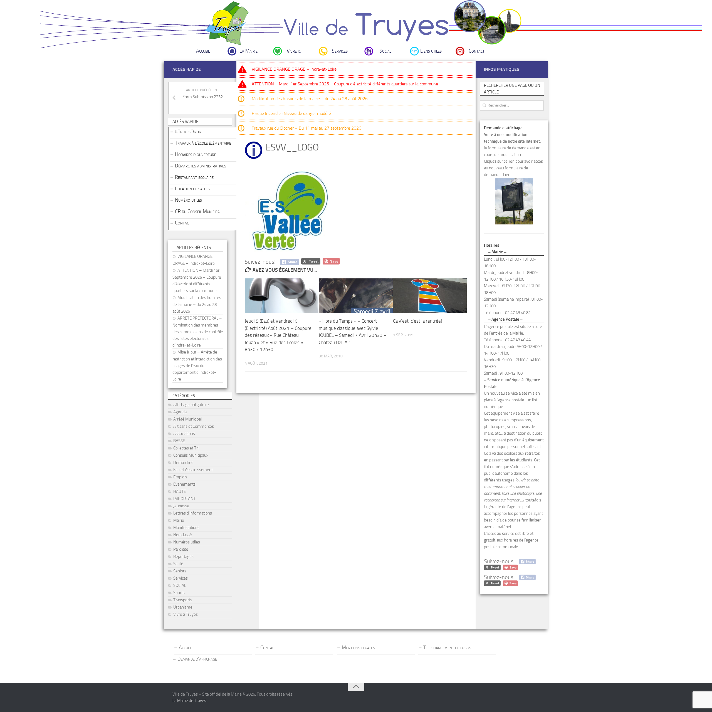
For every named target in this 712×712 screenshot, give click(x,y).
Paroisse (180, 549)
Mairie (178, 520)
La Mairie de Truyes (189, 700)
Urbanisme (182, 607)
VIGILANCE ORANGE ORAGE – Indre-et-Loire (294, 69)
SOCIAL (179, 585)
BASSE (179, 440)
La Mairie (248, 51)
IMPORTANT (184, 498)
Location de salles (192, 189)
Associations (184, 433)
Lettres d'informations (192, 513)
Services (340, 51)
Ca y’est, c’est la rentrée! (417, 321)
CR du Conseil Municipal (198, 211)
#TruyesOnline (189, 131)
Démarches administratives (200, 166)
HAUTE (179, 491)
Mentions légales (358, 647)
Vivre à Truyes (185, 614)
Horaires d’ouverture (195, 154)
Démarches (183, 462)
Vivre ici (294, 51)
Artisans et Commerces (193, 426)
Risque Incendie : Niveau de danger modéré (291, 113)
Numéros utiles (186, 542)
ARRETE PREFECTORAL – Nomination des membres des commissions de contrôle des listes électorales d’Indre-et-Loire (197, 332)
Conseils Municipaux (190, 455)
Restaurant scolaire (194, 177)
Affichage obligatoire (191, 404)
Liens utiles (431, 51)
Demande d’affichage (197, 659)
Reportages (183, 556)
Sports (179, 592)
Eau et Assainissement (193, 469)
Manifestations (186, 527)
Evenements (184, 484)
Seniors (179, 570)
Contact (476, 51)
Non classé (182, 534)
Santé (178, 563)
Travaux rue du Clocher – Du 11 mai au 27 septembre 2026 (306, 128)
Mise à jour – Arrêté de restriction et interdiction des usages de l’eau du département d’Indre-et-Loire (197, 366)
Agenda (180, 411)
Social (385, 51)
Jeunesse (181, 505)
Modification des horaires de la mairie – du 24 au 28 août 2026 (310, 98)
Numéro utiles (188, 200)
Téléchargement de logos (447, 647)
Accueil (203, 51)
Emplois (180, 476)
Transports (182, 599)
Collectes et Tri (186, 448)
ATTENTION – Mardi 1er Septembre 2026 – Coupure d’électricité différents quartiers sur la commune (345, 83)
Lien (506, 174)
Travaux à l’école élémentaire (203, 143)
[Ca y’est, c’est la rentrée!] (430, 295)
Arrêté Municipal (187, 419)
